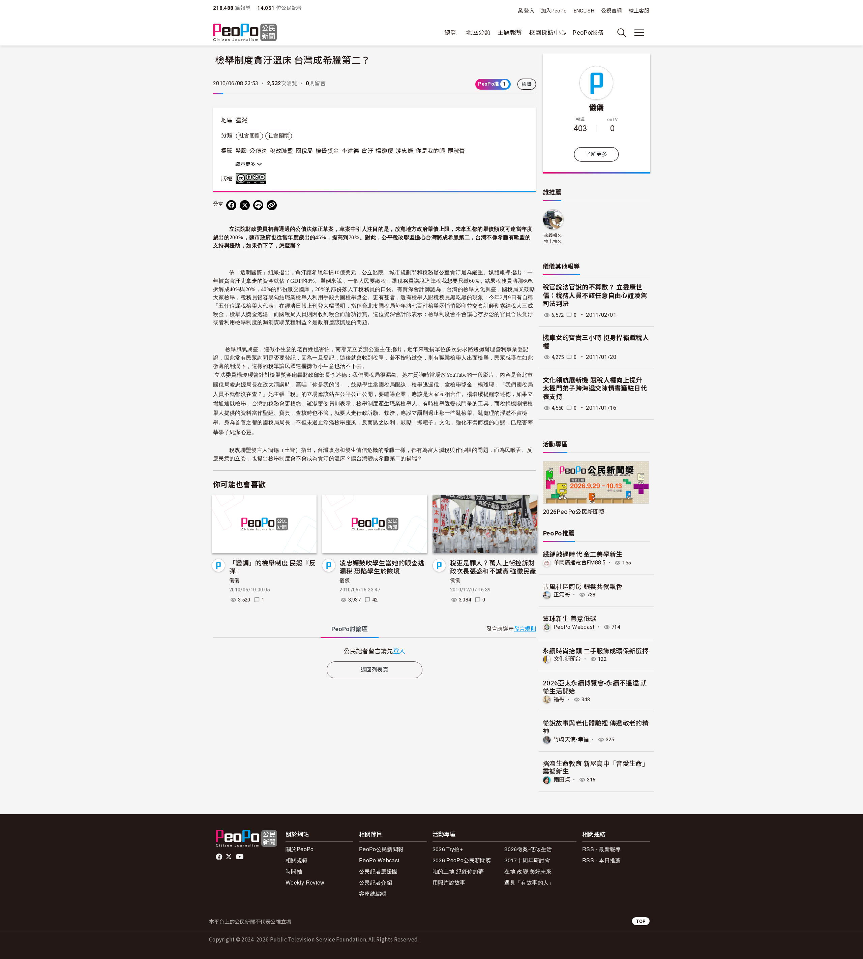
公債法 (258, 151)
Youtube (240, 857)
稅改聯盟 (281, 151)
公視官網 (611, 11)
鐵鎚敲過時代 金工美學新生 (583, 553)
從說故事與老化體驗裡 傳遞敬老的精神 (596, 726)
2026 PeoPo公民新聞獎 (462, 860)
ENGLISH (584, 11)
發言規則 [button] (525, 629)
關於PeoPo (300, 849)
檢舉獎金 (327, 151)
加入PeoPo (554, 11)
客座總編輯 (373, 893)
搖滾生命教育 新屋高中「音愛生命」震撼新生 (596, 767)
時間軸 (294, 871)
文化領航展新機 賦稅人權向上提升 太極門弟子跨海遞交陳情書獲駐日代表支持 (595, 388)
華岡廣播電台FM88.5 (579, 562)
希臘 (241, 151)
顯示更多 (246, 164)
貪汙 (367, 151)
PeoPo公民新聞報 (381, 849)
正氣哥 (562, 594)
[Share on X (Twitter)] (245, 205)
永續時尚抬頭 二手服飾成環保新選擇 (596, 650)
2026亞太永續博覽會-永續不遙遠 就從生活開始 (595, 686)
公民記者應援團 (378, 871)
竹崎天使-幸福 (571, 739)
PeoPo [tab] (349, 628)
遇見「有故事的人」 (529, 882)
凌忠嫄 (404, 151)
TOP (641, 921)
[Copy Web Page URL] (272, 205)
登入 (529, 10)
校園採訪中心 (547, 32)
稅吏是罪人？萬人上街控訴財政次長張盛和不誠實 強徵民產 (493, 566)
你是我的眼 (430, 151)
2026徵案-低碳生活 (528, 849)
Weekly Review (305, 882)
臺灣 (242, 120)
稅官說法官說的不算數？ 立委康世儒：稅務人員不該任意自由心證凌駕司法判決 (595, 295)
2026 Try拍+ (448, 849)
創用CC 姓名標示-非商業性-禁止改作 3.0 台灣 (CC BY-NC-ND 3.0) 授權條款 (252, 178)
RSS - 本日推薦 (601, 860)
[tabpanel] (374, 651)
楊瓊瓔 (384, 151)
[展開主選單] (639, 32)
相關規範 (296, 860)
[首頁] (245, 33)
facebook (220, 857)
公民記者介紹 (375, 882)
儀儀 (234, 581)
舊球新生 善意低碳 (569, 618)
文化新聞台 (567, 659)
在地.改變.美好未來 (528, 871)
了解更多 (596, 154)
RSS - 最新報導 (601, 849)
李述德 (350, 151)
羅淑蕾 (456, 151)
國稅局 (304, 151)
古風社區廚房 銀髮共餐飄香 (583, 586)
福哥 (559, 699)
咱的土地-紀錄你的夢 (458, 871)
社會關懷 (249, 136)
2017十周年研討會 (527, 860)
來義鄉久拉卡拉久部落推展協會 (553, 239)
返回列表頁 (374, 670)
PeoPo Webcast (574, 627)
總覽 (450, 32)
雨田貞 (562, 779)
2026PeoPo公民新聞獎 (574, 511)
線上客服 (639, 11)
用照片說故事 (449, 882)
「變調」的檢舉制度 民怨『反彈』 (272, 566)
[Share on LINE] (258, 205)
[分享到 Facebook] (231, 205)
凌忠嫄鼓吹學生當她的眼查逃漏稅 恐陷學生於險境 (381, 566)
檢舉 (527, 84)
